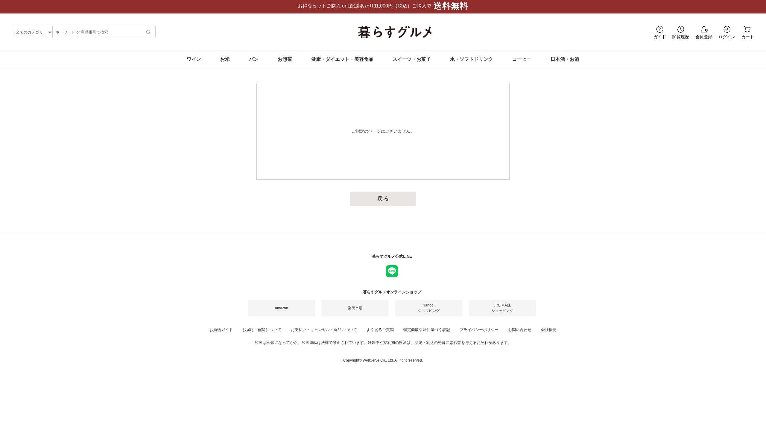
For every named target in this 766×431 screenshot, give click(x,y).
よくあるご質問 (380, 329)
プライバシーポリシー (479, 329)
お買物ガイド (221, 329)
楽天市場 (355, 308)
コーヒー (521, 59)
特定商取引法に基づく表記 (426, 329)
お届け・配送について (261, 329)
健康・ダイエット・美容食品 (342, 59)
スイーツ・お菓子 (412, 59)
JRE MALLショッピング (502, 308)
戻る (383, 198)
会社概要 (549, 329)
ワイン (194, 59)
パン (254, 59)
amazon (281, 308)
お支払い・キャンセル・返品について (324, 329)
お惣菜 (285, 59)
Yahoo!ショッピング (429, 308)
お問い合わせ (519, 329)
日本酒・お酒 (565, 59)
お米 (225, 59)
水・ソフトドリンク (471, 59)
